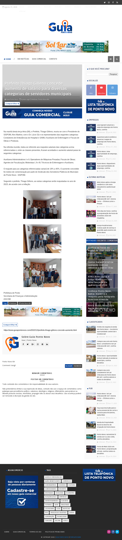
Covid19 (62, 485)
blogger (69, 366)
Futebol (48, 505)
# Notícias (12, 303)
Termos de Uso (35, 532)
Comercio (67, 481)
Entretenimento (51, 501)
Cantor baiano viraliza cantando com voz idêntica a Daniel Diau (100, 265)
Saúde (71, 513)
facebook (77, 366)
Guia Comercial (39, 59)
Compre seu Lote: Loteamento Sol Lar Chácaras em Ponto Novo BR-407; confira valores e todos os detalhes (106, 375)
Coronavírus (50, 485)
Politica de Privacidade (55, 532)
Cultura (72, 485)
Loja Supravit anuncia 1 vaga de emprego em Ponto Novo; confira (107, 127)
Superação (49, 516)
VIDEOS (68, 7)
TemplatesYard (75, 537)
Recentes (101, 241)
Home (8, 59)
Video (65, 520)
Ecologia (59, 493)
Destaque (49, 493)
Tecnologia (61, 516)
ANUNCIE (77, 7)
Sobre (6, 532)
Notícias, (35, 99)
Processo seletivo (58, 513)
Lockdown (49, 509)
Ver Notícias (23, 59)
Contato (53, 59)
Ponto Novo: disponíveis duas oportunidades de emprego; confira (106, 166)
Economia (70, 493)
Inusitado (65, 505)
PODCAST (58, 7)
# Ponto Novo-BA (25, 303)
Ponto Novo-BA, (43, 99)
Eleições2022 (50, 497)
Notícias (66, 509)
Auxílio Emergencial (53, 477)
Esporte (64, 501)
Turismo (48, 520)
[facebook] (113, 2)
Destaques (91, 241)
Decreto (62, 489)
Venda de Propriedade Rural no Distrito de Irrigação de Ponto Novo (106, 424)
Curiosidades (50, 489)
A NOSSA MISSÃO (91, 7)
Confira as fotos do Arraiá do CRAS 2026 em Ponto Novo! (101, 251)
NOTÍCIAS (47, 7)
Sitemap (22, 11)
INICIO (21, 7)
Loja (58, 509)
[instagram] (109, 2)
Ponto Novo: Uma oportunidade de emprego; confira (107, 154)
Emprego (63, 497)
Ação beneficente (52, 481)
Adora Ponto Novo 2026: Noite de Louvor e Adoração (101, 308)
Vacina (57, 520)
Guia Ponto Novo (62, 537)
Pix (46, 513)
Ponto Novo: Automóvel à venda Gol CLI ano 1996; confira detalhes (106, 437)
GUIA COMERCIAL (34, 7)
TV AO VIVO (104, 7)
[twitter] (105, 2)
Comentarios (112, 241)
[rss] (117, 2)
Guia (56, 505)
